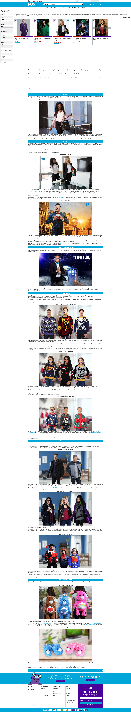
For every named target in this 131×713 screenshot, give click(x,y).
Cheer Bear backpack (46, 623)
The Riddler (30, 152)
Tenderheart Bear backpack (96, 623)
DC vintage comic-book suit (35, 191)
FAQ (41, 693)
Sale (2, 57)
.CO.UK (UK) (55, 695)
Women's (3, 35)
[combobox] (66, 4)
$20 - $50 (3, 62)
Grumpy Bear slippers (58, 664)
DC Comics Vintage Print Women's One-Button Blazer (62, 39)
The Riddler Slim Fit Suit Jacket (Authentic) (42, 38)
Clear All (11, 14)
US (79, 0)
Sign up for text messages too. (87, 700)
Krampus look (47, 344)
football (55, 487)
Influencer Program (69, 702)
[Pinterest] (92, 677)
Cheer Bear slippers (68, 666)
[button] (94, 4)
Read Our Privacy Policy (91, 704)
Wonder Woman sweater (65, 391)
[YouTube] (96, 677)
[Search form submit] (82, 4)
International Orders (44, 695)
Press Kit (67, 695)
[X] (89, 677)
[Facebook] (81, 677)
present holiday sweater (96, 432)
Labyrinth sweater (38, 343)
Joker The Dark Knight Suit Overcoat (21, 38)
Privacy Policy (56, 691)
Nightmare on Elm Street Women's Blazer (100, 38)
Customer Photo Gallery (70, 700)
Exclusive (2, 56)
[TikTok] (100, 677)
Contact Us (95, 0)
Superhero (3, 51)
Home (31, 686)
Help (102, 0)
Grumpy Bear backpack (90, 624)
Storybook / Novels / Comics (6, 50)
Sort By (126, 17)
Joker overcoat (62, 243)
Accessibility (68, 693)
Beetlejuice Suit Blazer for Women (79, 38)
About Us (68, 688)
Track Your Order (87, 0)
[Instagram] (85, 677)
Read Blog (91, 680)
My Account (32, 689)
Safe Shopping (56, 688)
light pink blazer (59, 197)
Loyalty (67, 703)
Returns (42, 691)
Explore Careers (60, 680)
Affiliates (67, 691)
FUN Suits (2, 44)
